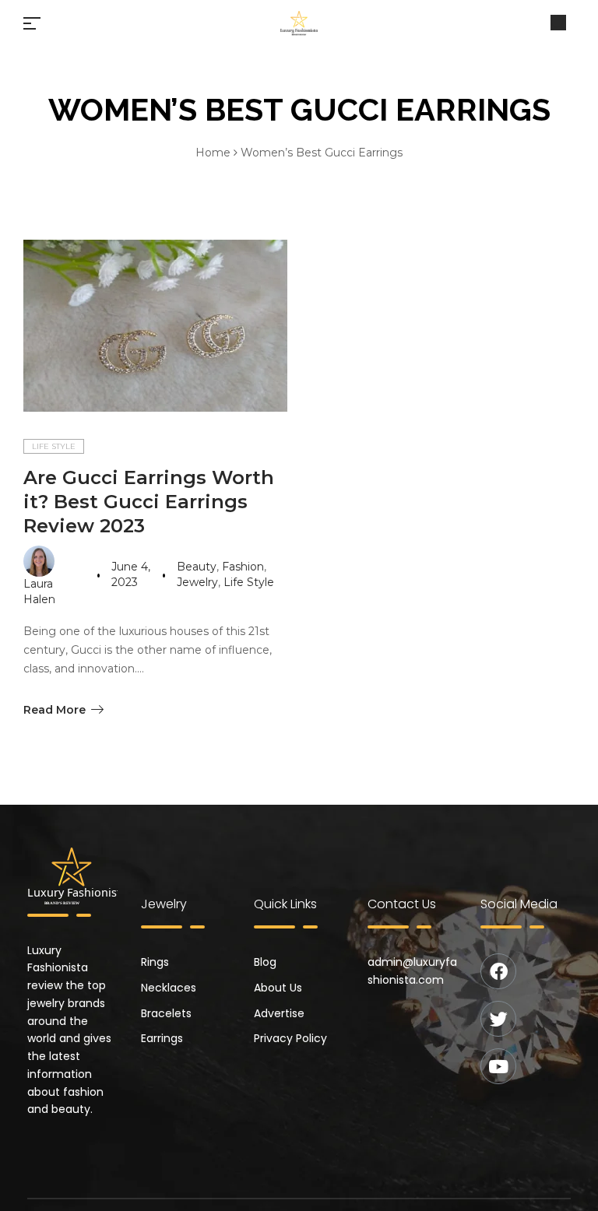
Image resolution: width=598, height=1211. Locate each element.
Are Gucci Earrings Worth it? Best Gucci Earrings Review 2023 (148, 501)
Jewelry (197, 582)
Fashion (243, 567)
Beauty (196, 567)
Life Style (54, 446)
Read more (54, 710)
